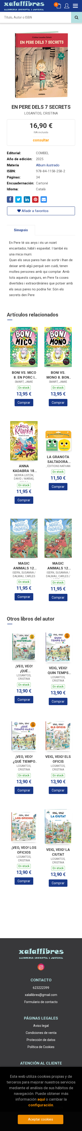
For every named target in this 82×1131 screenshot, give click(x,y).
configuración (40, 1105)
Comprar (24, 402)
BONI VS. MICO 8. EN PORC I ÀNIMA (24, 375)
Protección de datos (41, 1040)
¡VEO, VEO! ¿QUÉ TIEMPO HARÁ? (24, 759)
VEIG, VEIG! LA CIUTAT (58, 852)
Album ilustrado (47, 165)
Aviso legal (41, 1025)
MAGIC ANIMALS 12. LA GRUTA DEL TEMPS (24, 565)
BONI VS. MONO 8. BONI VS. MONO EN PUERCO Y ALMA (58, 375)
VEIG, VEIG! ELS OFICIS (58, 759)
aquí (41, 1099)
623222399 (41, 988)
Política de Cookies (41, 1047)
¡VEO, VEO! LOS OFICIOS (24, 850)
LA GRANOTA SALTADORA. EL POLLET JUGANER (58, 459)
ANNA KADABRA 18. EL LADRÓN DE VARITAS (24, 468)
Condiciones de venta (41, 1033)
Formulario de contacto (41, 1002)
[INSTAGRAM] (41, 967)
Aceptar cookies (40, 1119)
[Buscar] (76, 17)
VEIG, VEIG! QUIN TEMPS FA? (58, 670)
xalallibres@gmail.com (41, 995)
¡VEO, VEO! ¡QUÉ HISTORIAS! (24, 668)
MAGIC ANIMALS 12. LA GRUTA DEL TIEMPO (58, 565)
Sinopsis (21, 230)
